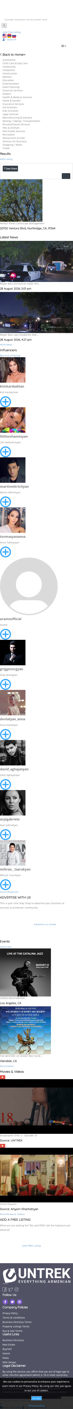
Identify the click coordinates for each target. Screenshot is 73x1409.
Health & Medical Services (17, 97)
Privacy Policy (10, 1313)
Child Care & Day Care (15, 63)
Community (9, 66)
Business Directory (13, 1340)
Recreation (9, 134)
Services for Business (15, 141)
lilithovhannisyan (14, 436)
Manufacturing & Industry (17, 117)
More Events (7, 1066)
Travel (6, 148)
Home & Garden (12, 100)
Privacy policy (36, 1405)
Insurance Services (13, 104)
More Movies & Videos (12, 1214)
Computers (9, 70)
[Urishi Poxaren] (2, 1145)
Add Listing (6, 159)
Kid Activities (10, 107)
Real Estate (9, 1344)
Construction (10, 73)
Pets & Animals (11, 127)
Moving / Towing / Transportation (21, 121)
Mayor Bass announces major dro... (20, 283)
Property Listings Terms (16, 1326)
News (6, 1357)
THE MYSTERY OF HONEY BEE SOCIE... (21, 1056)
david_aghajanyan (14, 769)
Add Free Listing (12, 32)
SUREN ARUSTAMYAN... (13, 998)
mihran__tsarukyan (15, 869)
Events (6, 1353)
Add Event (5, 946)
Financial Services (13, 90)
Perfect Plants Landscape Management (22, 223)
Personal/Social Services (16, 124)
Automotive (9, 59)
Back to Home (13, 54)
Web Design (9, 1362)
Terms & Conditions (14, 1317)
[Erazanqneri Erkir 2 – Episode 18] (2, 1076)
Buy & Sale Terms (12, 1330)
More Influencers (9, 891)
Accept (37, 1398)
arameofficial (10, 619)
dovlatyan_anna (12, 719)
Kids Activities (10, 110)
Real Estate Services (14, 131)
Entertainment (11, 83)
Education (8, 80)
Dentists (7, 76)
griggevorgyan (11, 669)
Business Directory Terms (17, 1322)
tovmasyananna (12, 536)
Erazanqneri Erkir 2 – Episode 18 (18, 1135)
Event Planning (11, 87)
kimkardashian (12, 386)
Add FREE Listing (31, 1245)
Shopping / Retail (12, 144)
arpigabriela (10, 819)
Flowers (7, 93)
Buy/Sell (7, 1349)
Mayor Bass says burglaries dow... (19, 334)
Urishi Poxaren (8, 1204)
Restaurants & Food (14, 138)
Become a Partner (10, 355)
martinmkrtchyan (14, 486)
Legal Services (11, 114)
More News (6, 344)
